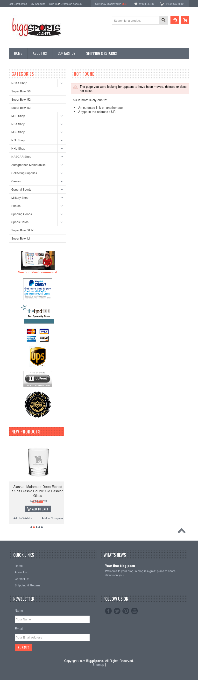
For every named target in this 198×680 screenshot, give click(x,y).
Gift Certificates (18, 4)
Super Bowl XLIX (22, 230)
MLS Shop (18, 132)
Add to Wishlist (56, 518)
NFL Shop (18, 140)
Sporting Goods (21, 214)
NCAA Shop (19, 83)
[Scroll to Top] (182, 532)
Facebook (108, 611)
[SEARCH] (163, 20)
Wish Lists (146, 4)
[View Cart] (185, 20)
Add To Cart (19, 509)
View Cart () (175, 4)
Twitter (117, 611)
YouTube (134, 611)
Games (16, 181)
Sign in (53, 4)
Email (19, 628)
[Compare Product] (174, 20)
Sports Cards (19, 222)
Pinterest (125, 611)
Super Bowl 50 (21, 91)
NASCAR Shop (21, 156)
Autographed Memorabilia (28, 165)
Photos (16, 206)
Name (19, 610)
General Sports (21, 189)
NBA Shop (18, 124)
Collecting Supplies (24, 173)
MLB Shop (18, 116)
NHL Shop (18, 148)
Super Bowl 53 (21, 107)
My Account (38, 4)
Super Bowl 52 (21, 99)
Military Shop (19, 197)
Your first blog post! (120, 566)
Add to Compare (31, 518)
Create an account (71, 4)
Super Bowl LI (20, 238)
